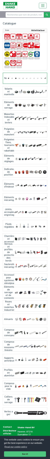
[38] (37, 36)
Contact (7, 427)
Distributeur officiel (9, 432)
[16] (7, 54)
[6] (13, 63)
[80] (25, 36)
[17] (31, 45)
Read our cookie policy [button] (15, 447)
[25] (19, 45)
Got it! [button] (25, 454)
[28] (13, 45)
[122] (19, 36)
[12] (19, 54)
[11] (25, 54)
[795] (7, 36)
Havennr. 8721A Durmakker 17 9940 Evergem (25, 434)
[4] (19, 63)
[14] (13, 54)
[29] (7, 45)
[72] (31, 36)
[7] (37, 54)
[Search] (47, 14)
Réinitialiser (38, 30)
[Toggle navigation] (43, 5)
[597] (13, 36)
